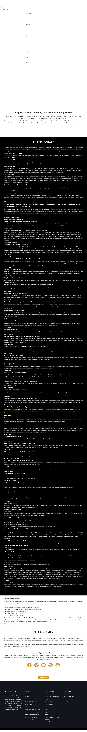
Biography (27, 696)
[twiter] (36, 665)
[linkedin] (43, 665)
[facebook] (29, 665)
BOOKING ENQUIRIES (43, 677)
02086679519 (71, 696)
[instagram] (50, 665)
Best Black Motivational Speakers (52, 696)
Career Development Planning (31, 712)
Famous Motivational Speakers (51, 693)
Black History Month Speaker (31, 717)
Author (26, 706)
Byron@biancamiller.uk (69, 701)
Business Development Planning (32, 714)
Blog (46, 712)
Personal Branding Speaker (30, 701)
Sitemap (46, 706)
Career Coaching (48, 701)
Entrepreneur (27, 699)
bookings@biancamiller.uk (73, 693)
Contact (46, 709)
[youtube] (57, 665)
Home (26, 693)
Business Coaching (49, 704)
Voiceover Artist (28, 704)
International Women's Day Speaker (32, 709)
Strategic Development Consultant (52, 699)
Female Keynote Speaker (30, 719)
